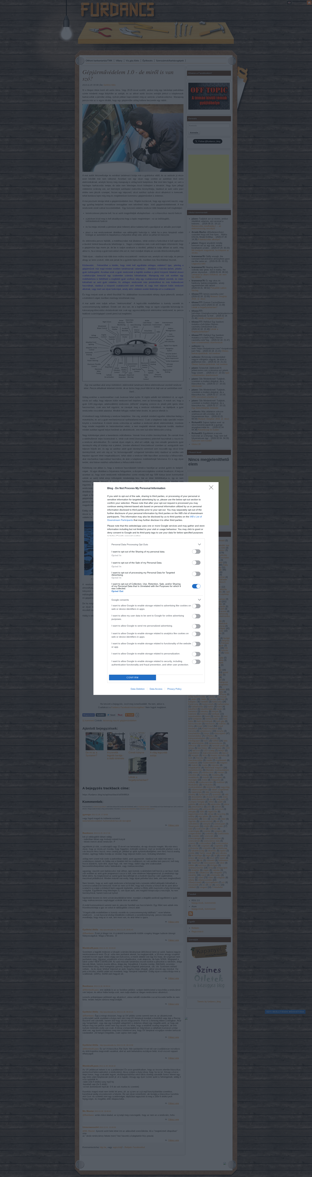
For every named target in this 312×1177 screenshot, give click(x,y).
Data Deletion (138, 689)
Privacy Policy (174, 689)
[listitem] (156, 544)
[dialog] (156, 588)
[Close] (212, 488)
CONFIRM (133, 677)
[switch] (196, 551)
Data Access (156, 689)
